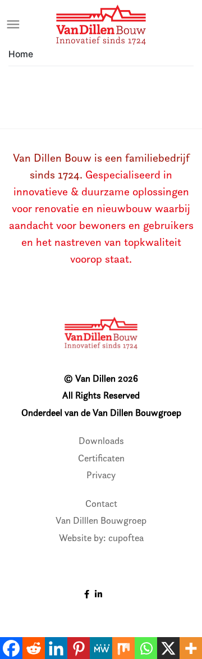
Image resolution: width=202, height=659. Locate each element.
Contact (101, 503)
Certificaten (101, 458)
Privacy (101, 475)
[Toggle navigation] (13, 25)
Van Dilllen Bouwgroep (101, 520)
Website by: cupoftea (101, 538)
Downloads (101, 440)
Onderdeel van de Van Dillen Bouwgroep (101, 412)
